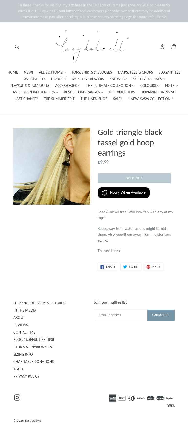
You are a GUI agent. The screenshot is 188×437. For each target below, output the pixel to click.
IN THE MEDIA (24, 311)
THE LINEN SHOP (94, 99)
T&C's (18, 369)
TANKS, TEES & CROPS (135, 73)
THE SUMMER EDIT (59, 99)
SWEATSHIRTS (34, 79)
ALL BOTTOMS (53, 72)
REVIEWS (20, 325)
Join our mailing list (110, 303)
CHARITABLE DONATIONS (33, 362)
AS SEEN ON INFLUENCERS (36, 92)
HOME (13, 73)
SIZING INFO (23, 355)
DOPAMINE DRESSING (158, 92)
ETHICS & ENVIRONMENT (33, 347)
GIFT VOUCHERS (122, 92)
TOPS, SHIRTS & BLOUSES (91, 73)
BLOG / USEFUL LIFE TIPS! (33, 340)
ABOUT (19, 318)
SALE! (117, 99)
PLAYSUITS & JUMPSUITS (29, 86)
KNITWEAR (118, 79)
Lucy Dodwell (33, 420)
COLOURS (151, 86)
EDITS (172, 86)
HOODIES (58, 79)
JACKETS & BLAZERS (88, 79)
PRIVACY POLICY (26, 377)
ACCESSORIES (68, 86)
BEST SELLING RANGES (85, 92)
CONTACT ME (24, 333)
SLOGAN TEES (169, 73)
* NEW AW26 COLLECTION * (150, 99)
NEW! (28, 73)
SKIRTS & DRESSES (150, 79)
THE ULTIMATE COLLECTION (111, 86)
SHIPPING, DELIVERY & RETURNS (39, 303)
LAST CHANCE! (26, 99)
